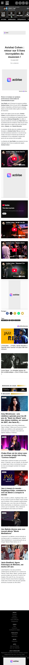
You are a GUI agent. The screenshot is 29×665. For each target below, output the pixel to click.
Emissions (14, 618)
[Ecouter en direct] (20, 2)
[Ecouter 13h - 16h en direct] (14, 389)
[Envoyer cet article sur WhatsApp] (18, 314)
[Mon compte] (26, 2)
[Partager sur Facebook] (7, 314)
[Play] (2, 13)
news (12, 320)
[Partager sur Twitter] (10, 314)
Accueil (3, 19)
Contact (14, 614)
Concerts (14, 628)
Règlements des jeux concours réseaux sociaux (14, 652)
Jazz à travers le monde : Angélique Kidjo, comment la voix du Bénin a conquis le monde (13, 491)
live (9, 320)
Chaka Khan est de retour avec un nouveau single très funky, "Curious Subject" (14, 455)
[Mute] (28, 8)
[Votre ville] (16, 2)
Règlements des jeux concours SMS (14, 654)
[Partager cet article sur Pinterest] (14, 314)
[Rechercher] (23, 2)
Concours (14, 641)
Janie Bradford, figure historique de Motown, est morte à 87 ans (12, 565)
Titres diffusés (14, 619)
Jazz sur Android (14, 648)
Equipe (14, 616)
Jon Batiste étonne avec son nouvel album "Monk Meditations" (13, 531)
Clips (14, 626)
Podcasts (14, 634)
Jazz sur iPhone (14, 646)
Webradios (12, 19)
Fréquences (21, 19)
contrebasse (17, 320)
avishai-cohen (4, 320)
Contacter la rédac (14, 630)
